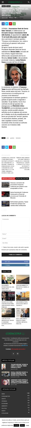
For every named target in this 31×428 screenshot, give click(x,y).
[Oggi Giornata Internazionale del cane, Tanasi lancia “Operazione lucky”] (8, 279)
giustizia (12, 138)
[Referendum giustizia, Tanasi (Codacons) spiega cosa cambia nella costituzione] (6, 203)
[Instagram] (17, 353)
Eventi (8, 6)
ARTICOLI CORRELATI (8, 178)
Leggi (27, 425)
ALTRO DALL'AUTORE (22, 178)
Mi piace (26, 261)
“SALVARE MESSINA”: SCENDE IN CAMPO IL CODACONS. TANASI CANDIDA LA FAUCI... (19, 366)
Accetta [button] (16, 425)
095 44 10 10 (25, 345)
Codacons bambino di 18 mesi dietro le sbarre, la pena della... (22, 287)
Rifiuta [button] (22, 425)
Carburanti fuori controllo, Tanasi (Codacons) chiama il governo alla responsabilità (19, 381)
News (3, 6)
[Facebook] (13, 353)
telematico (18, 138)
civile (7, 138)
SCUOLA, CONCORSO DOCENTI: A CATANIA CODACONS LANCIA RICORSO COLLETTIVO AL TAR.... (19, 373)
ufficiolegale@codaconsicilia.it (18, 349)
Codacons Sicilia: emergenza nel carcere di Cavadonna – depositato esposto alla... (8, 322)
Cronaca (4, 196)
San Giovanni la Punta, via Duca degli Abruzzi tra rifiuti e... (22, 303)
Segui (27, 265)
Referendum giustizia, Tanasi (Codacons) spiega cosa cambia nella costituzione (19, 203)
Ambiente (4, 186)
